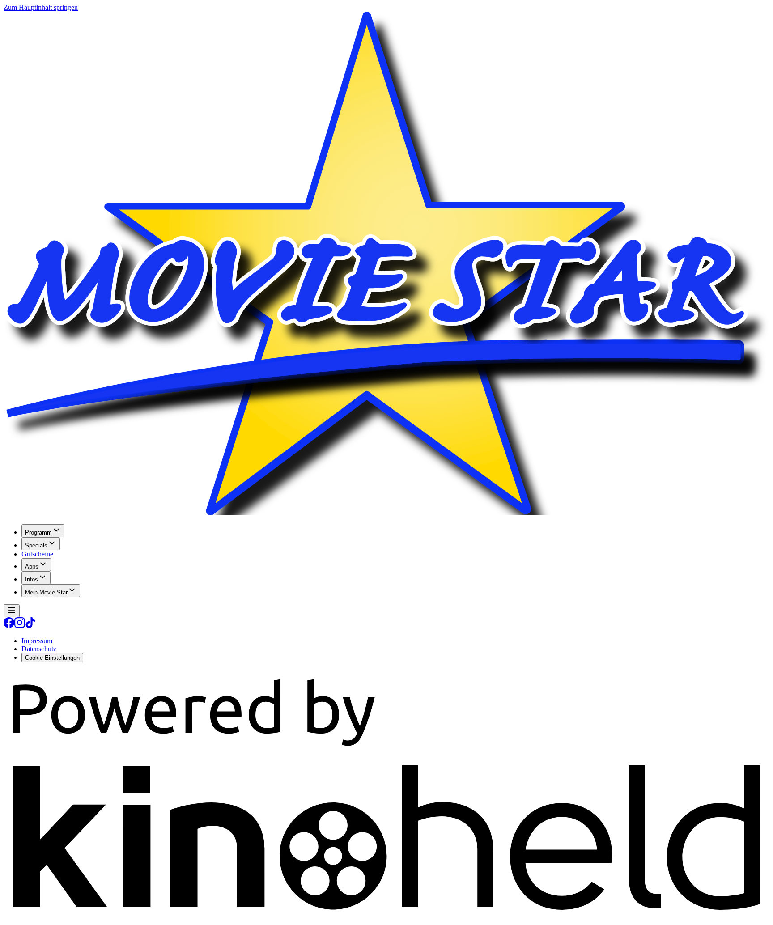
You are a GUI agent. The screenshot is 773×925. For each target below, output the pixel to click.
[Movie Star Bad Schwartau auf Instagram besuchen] (19, 625)
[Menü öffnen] (12, 610)
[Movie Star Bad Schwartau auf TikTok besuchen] (30, 625)
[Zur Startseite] (386, 264)
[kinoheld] (386, 917)
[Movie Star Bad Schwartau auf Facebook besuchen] (9, 625)
